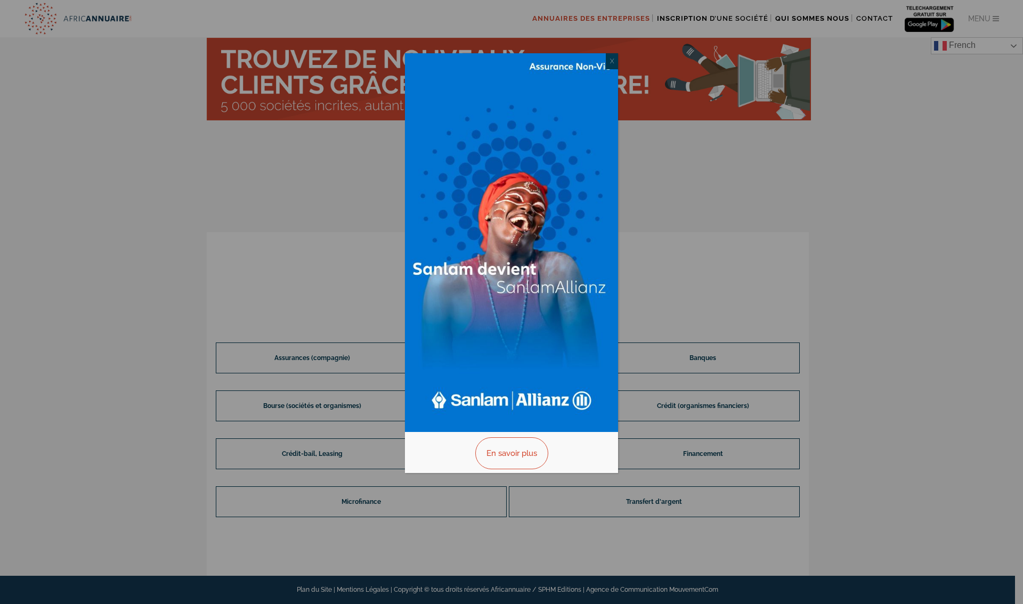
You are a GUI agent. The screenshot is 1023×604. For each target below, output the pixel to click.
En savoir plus (511, 453)
